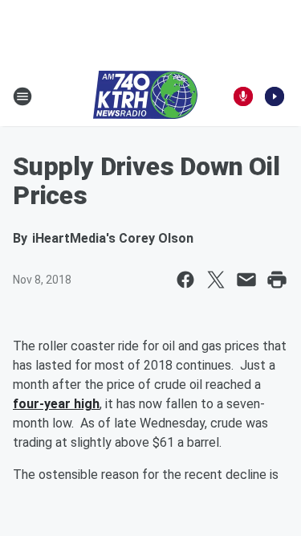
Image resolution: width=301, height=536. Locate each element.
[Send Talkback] (243, 96)
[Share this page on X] (216, 279)
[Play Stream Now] (274, 96)
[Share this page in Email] (246, 279)
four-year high (56, 403)
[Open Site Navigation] (22, 96)
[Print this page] (277, 279)
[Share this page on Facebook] (185, 279)
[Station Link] (145, 96)
